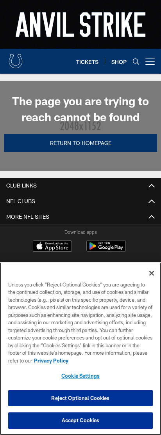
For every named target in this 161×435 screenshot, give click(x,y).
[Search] (136, 61)
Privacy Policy (51, 360)
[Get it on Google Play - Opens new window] (106, 250)
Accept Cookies (81, 420)
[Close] (151, 273)
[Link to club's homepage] (15, 58)
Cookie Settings (80, 376)
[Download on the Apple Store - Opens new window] (52, 247)
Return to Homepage (80, 143)
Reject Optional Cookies (80, 398)
